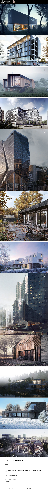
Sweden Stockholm (12, 479)
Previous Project (11, 488)
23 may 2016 (10, 476)
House (10, 475)
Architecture (14, 475)
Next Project (29, 488)
